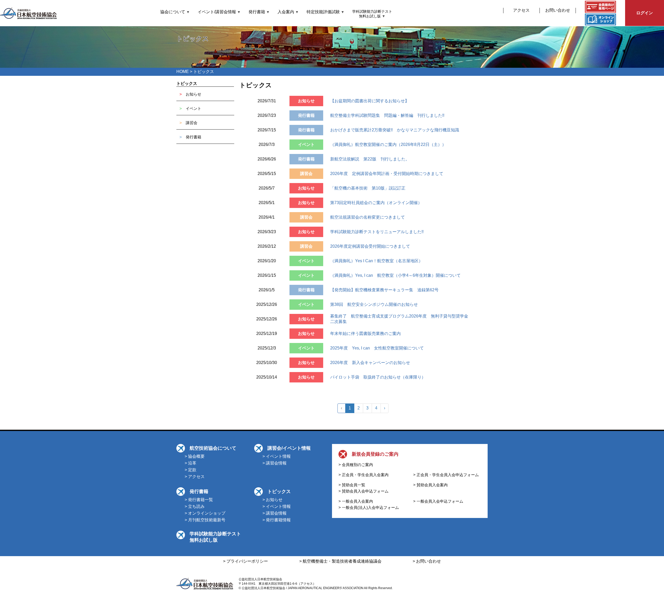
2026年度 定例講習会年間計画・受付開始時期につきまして (386, 173)
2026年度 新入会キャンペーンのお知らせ (370, 362)
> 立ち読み (195, 506)
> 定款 (190, 470)
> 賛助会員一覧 (351, 485)
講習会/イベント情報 (289, 448)
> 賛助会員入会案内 (430, 485)
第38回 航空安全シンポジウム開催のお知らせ (374, 304)
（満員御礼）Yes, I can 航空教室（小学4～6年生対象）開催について (395, 275)
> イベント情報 (276, 456)
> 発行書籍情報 (276, 520)
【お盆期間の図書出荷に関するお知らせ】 (369, 101)
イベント (193, 108)
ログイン (644, 13)
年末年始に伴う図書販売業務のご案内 (365, 333)
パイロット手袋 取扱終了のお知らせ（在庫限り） (378, 377)
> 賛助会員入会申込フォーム (363, 491)
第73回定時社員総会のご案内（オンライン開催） (376, 202)
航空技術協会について (213, 448)
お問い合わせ (557, 10)
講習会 (191, 122)
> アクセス (195, 476)
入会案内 (288, 12)
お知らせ (193, 94)
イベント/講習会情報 (219, 12)
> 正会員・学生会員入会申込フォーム (446, 475)
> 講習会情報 (274, 463)
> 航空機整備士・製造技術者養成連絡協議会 (340, 561)
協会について (175, 12)
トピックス (186, 83)
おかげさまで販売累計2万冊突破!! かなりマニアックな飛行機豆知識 (394, 130)
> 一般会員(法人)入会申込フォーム (368, 507)
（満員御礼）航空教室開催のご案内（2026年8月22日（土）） (388, 144)
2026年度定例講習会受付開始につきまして (370, 246)
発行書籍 (259, 12)
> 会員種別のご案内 (355, 464)
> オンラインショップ (205, 513)
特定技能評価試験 (325, 12)
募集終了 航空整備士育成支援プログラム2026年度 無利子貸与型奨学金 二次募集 (401, 319)
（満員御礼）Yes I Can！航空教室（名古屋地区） (376, 261)
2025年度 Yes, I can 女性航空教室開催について (377, 348)
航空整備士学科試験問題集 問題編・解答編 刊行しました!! (387, 115)
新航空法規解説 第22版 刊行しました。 (370, 159)
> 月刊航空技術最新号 (205, 520)
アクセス (521, 10)
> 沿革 (190, 463)
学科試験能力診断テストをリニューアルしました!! (377, 232)
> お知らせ (272, 499)
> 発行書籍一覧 (199, 499)
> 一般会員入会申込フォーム (438, 501)
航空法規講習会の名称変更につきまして (367, 217)
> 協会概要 (195, 456)
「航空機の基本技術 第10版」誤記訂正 (367, 188)
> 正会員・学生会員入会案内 (363, 475)
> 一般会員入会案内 (355, 501)
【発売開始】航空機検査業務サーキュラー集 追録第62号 (384, 290)
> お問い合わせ (427, 561)
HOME (182, 71)
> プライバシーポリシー (245, 561)
